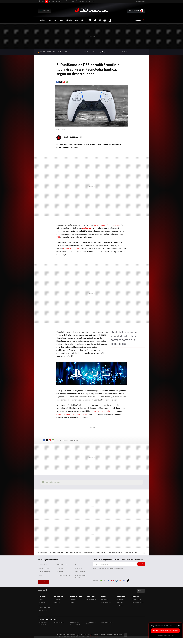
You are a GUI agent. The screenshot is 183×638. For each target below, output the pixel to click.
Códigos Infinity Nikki (58, 552)
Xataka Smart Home (44, 607)
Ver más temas (43, 582)
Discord (124, 580)
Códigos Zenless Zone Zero (73, 552)
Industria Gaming (44, 568)
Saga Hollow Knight (44, 572)
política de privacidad (117, 568)
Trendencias (120, 599)
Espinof (72, 602)
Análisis (42, 20)
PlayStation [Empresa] (63, 575)
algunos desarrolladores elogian (107, 225)
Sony (40, 575)
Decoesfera (120, 602)
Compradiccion (121, 605)
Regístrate (136, 11)
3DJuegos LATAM (59, 622)
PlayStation (125, 52)
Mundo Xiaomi (43, 610)
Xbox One (60, 568)
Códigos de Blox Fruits (131, 552)
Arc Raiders (72, 52)
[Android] (110, 20)
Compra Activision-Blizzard (81, 576)
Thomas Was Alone (71, 248)
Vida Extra (57, 602)
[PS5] (95, 20)
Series (82, 20)
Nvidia (60, 52)
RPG (54, 52)
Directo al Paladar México (91, 623)
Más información (93, 636)
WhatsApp (100, 580)
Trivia (61, 20)
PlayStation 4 (79, 568)
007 (65, 52)
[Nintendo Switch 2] (105, 20)
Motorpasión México (106, 622)
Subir (139, 591)
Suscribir (141, 564)
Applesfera (42, 605)
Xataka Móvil (42, 602)
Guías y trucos (52, 20)
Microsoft (60, 572)
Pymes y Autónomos (137, 602)
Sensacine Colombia (75, 625)
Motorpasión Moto (106, 602)
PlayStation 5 (74, 440)
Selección (69, 20)
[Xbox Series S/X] (100, 20)
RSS (120, 580)
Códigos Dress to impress (115, 552)
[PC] (90, 20)
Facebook (57, 82)
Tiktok (128, 580)
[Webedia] (44, 590)
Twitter (60, 82)
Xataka (41, 599)
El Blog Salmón (136, 599)
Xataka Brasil (42, 625)
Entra (130, 11)
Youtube (112, 580)
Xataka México (43, 622)
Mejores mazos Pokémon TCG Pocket (94, 552)
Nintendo (116, 52)
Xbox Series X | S (62, 564)
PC (76, 564)
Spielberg (102, 52)
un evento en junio (102, 411)
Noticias (65, 440)
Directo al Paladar (91, 599)
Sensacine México (75, 622)
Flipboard (64, 82)
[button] (72, 137)
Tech (76, 20)
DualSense (86, 228)
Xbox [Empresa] (80, 572)
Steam (109, 52)
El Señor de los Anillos (90, 52)
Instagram (116, 580)
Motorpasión (104, 599)
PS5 (58, 237)
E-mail (67, 82)
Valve (80, 52)
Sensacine (73, 599)
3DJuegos (91, 10)
